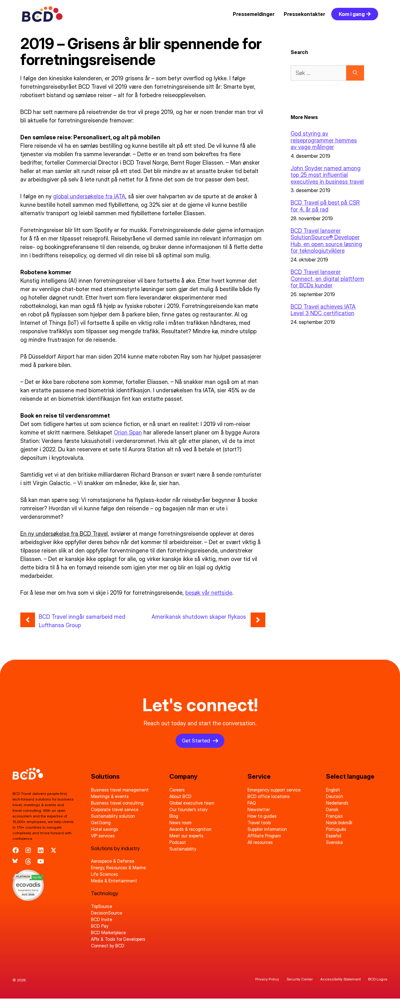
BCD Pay (99, 926)
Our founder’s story (188, 809)
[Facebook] (15, 850)
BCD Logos (378, 979)
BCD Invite (101, 919)
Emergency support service (274, 789)
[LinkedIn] (41, 850)
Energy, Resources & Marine (118, 867)
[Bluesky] (15, 861)
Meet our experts (186, 835)
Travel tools (259, 822)
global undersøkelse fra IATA (89, 196)
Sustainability (182, 848)
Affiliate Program (264, 835)
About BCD (180, 796)
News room (180, 822)
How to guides (262, 816)
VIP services (103, 835)
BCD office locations (269, 796)
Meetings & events (110, 796)
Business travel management (120, 789)
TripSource (101, 906)
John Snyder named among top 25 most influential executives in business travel (327, 175)
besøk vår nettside (208, 592)
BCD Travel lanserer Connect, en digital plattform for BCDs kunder (327, 279)
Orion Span (128, 432)
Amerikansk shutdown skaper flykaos (199, 616)
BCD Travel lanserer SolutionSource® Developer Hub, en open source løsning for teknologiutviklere (326, 240)
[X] (53, 850)
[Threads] (28, 861)
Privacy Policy (267, 979)
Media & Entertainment (114, 880)
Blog (173, 816)
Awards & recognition (190, 829)
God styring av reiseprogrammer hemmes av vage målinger (324, 140)
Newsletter (259, 809)
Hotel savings (104, 829)
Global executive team (191, 803)
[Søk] (355, 73)
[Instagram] (28, 850)
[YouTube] (41, 861)
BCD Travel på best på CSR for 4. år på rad (325, 206)
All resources (260, 842)
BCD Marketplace (108, 932)
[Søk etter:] (318, 73)
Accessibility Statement (340, 979)
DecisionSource (106, 912)
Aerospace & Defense (112, 861)
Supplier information (267, 829)
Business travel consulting (117, 803)
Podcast (177, 842)
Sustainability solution (113, 816)
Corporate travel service (114, 809)
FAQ (252, 803)
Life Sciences (104, 874)
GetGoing (101, 822)
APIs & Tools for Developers (118, 939)
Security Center (300, 979)
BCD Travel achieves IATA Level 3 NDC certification (323, 310)
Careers (177, 789)
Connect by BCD (107, 945)
